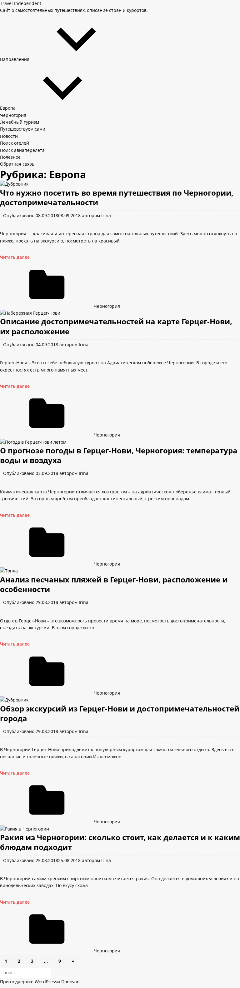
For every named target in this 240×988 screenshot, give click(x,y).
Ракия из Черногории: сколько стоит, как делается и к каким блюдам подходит (120, 842)
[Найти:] (25, 973)
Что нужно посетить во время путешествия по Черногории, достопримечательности (116, 197)
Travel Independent (20, 3)
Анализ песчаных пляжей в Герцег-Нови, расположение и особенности (114, 584)
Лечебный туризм (19, 122)
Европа (8, 108)
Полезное (10, 157)
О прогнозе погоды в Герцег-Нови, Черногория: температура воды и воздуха (119, 455)
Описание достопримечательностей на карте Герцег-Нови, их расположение (116, 326)
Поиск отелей (14, 143)
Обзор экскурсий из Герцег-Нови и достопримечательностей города (119, 713)
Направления (14, 59)
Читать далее (15, 257)
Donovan (70, 982)
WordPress (46, 982)
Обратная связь (17, 164)
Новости (9, 136)
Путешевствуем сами (22, 129)
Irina (106, 215)
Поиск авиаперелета (22, 150)
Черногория (13, 115)
